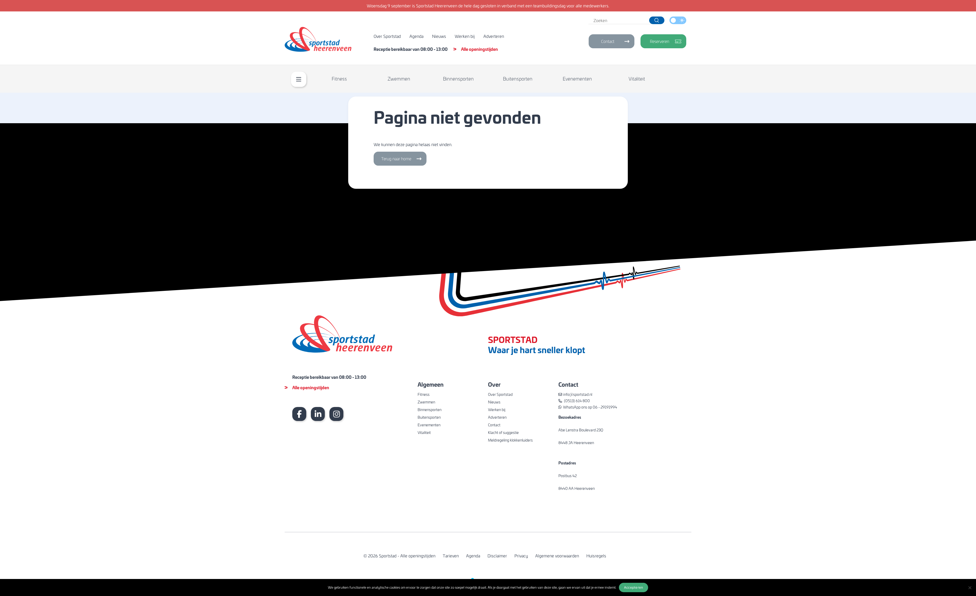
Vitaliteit (637, 78)
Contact (607, 41)
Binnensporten (458, 78)
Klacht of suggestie (503, 432)
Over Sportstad (387, 36)
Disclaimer (497, 555)
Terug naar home (396, 158)
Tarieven (451, 555)
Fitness (339, 78)
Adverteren (493, 36)
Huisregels (596, 555)
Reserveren (659, 41)
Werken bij (465, 36)
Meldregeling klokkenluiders (510, 440)
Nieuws (439, 36)
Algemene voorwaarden (557, 555)
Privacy (521, 555)
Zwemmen (399, 78)
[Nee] (969, 587)
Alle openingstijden (479, 49)
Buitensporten (517, 78)
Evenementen (577, 78)
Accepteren (633, 587)
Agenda (416, 36)
